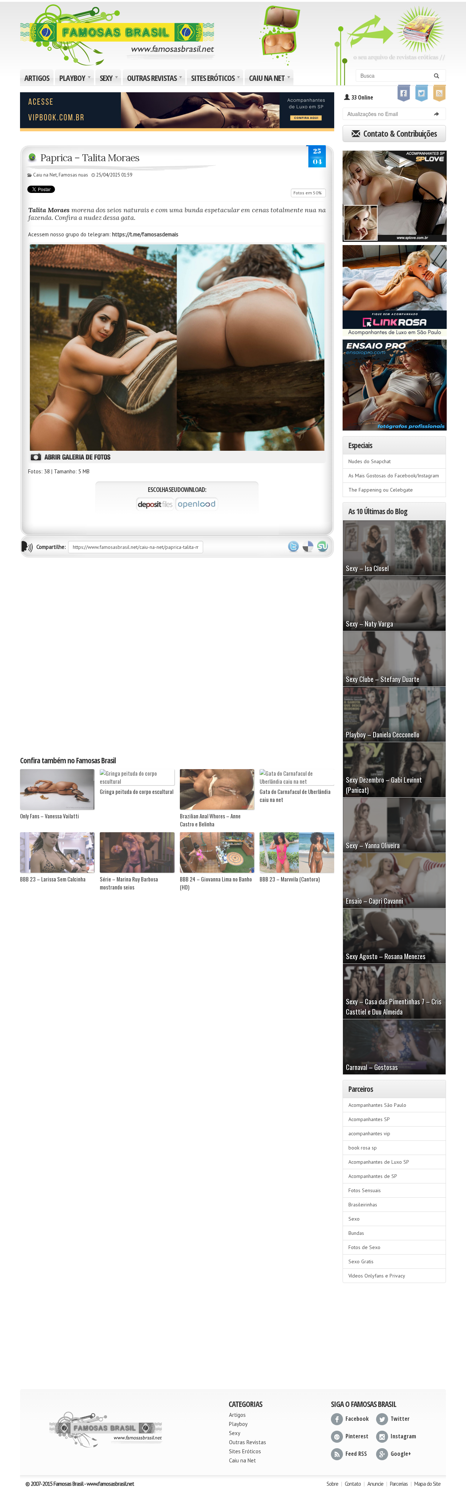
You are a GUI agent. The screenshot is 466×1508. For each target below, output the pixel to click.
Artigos (36, 77)
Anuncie (375, 1483)
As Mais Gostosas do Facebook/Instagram (393, 475)
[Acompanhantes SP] (395, 193)
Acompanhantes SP (369, 1119)
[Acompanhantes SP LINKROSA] (395, 288)
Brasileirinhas (362, 1204)
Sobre (332, 1483)
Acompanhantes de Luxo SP (378, 1162)
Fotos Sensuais (364, 1190)
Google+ (401, 1454)
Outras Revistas (155, 78)
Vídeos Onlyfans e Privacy (376, 1275)
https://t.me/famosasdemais (145, 234)
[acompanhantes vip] (177, 111)
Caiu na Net (270, 78)
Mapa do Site (427, 1483)
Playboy (75, 78)
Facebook (357, 1419)
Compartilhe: (51, 546)
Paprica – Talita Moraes (89, 157)
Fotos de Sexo (364, 1247)
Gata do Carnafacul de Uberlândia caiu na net (295, 795)
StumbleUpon (322, 547)
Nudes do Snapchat (369, 461)
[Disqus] (177, 656)
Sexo (354, 1219)
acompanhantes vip (369, 1133)
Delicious (308, 547)
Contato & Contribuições (399, 133)
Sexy (110, 78)
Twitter (293, 547)
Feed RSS (356, 1454)
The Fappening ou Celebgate (380, 489)
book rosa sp (362, 1147)
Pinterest (356, 1436)
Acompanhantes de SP (372, 1176)
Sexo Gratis (361, 1261)
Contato (353, 1483)
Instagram (403, 1436)
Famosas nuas (73, 175)
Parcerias (399, 1483)
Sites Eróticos (216, 78)
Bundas (356, 1233)
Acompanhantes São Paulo (377, 1105)
